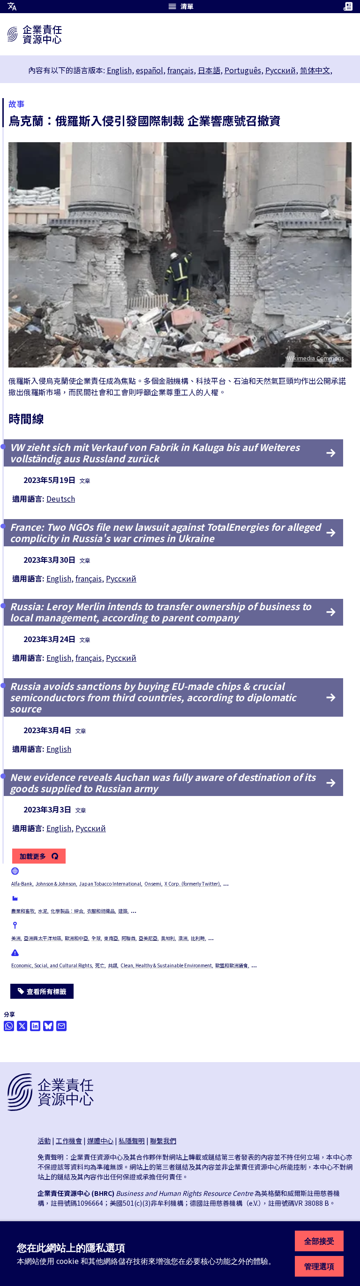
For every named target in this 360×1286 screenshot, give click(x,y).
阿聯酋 (128, 938)
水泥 (42, 910)
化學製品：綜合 (67, 910)
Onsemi (152, 883)
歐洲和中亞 (76, 938)
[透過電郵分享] (61, 1026)
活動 (44, 1140)
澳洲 (183, 938)
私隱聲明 (132, 1140)
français (180, 70)
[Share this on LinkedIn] (35, 1026)
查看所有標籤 (46, 991)
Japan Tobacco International (110, 883)
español (149, 70)
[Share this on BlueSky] (48, 1026)
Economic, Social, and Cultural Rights (51, 965)
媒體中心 (100, 1140)
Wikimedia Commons (315, 358)
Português (243, 70)
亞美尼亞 (148, 938)
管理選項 (319, 1266)
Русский (280, 70)
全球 (96, 938)
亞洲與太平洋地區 (42, 938)
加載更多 (33, 856)
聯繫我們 (163, 1140)
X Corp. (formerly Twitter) (192, 883)
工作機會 (69, 1140)
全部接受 (319, 1241)
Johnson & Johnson (56, 883)
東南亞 (111, 938)
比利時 (198, 938)
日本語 (209, 70)
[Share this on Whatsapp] (9, 1026)
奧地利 (168, 938)
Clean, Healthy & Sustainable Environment (166, 965)
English (119, 70)
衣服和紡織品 (101, 910)
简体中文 (315, 70)
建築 (123, 910)
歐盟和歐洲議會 (231, 965)
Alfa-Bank (21, 883)
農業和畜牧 (23, 910)
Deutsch (60, 498)
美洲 (16, 938)
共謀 (112, 965)
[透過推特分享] (22, 1026)
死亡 (100, 965)
